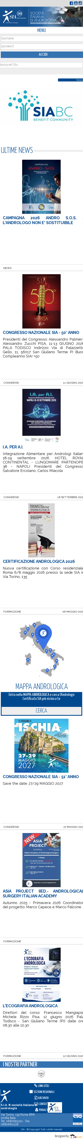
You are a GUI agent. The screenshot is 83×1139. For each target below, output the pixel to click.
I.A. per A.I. (13, 447)
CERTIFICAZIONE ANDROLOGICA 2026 (39, 561)
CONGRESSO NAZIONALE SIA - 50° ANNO (41, 332)
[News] (41, 137)
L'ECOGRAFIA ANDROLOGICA (30, 1005)
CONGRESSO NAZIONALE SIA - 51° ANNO (41, 776)
